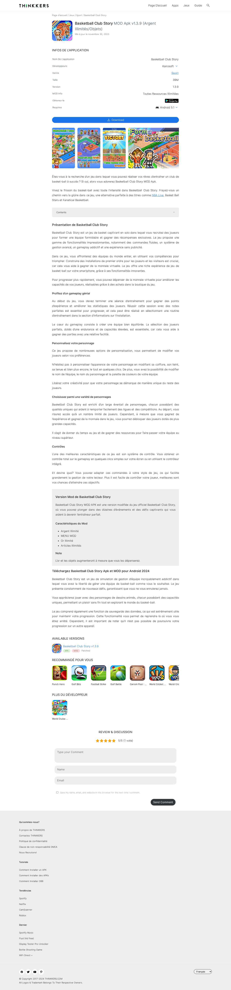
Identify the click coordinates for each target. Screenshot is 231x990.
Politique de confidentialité (33, 841)
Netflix (22, 904)
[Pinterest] (41, 972)
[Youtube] (35, 972)
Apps (175, 5)
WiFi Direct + (25, 955)
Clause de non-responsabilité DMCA (38, 847)
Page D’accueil (157, 5)
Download (115, 119)
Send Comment (163, 802)
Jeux (186, 5)
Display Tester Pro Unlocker (33, 944)
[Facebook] (22, 972)
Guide (198, 5)
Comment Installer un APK (33, 869)
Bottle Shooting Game (30, 949)
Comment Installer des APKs (34, 875)
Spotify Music (26, 932)
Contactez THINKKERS (31, 835)
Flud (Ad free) (26, 938)
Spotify (23, 898)
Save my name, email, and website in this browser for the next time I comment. (100, 792)
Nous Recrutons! (28, 852)
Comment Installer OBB (31, 881)
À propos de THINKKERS (32, 830)
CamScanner (25, 909)
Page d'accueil (59, 15)
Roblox (22, 915)
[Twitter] (28, 972)
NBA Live (158, 195)
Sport (79, 15)
